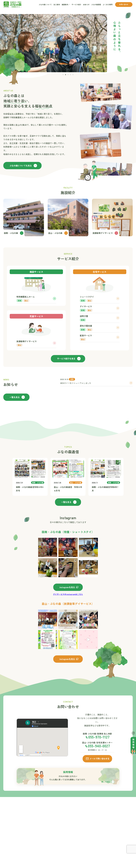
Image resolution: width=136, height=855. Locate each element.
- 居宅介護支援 (103, 835)
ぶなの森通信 (96, 4)
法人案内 (57, 4)
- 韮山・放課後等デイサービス (85, 819)
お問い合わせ (123, 4)
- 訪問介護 (101, 832)
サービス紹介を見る (66, 358)
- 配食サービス (103, 838)
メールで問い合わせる (99, 758)
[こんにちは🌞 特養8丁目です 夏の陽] (88, 547)
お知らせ (86, 4)
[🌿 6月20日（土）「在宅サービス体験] (68, 639)
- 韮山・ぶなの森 (84, 815)
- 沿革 (60, 824)
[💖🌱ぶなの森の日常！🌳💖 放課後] (88, 639)
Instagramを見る (67, 587)
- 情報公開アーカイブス (65, 828)
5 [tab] (73, 74)
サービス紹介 (76, 4)
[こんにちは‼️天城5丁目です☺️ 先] (47, 567)
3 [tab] (68, 74)
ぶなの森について (45, 4)
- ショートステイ (103, 825)
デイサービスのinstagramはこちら (68, 594)
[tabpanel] (53, 43)
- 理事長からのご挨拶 (65, 813)
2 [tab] (65, 74)
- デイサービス (103, 829)
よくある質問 (107, 4)
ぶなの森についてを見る (21, 165)
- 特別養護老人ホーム (104, 816)
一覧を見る (15, 397)
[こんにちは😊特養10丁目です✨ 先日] (88, 567)
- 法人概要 (61, 820)
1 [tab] (63, 74)
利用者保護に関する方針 (123, 830)
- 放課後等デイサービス (104, 847)
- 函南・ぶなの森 (84, 812)
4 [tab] (70, 74)
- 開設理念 (61, 817)
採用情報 (121, 819)
